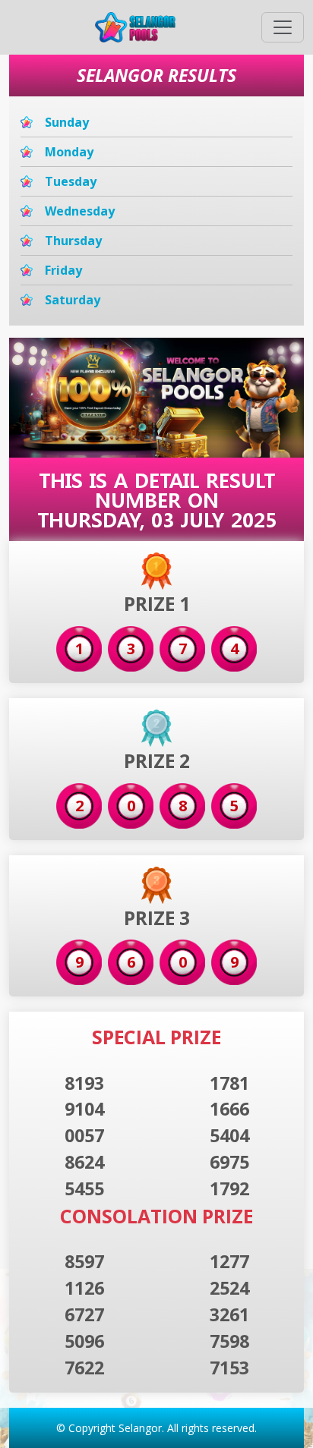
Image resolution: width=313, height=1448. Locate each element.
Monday (69, 151)
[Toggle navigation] (282, 27)
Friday (63, 270)
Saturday (72, 299)
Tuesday (70, 181)
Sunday (67, 122)
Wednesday (80, 211)
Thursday (73, 240)
